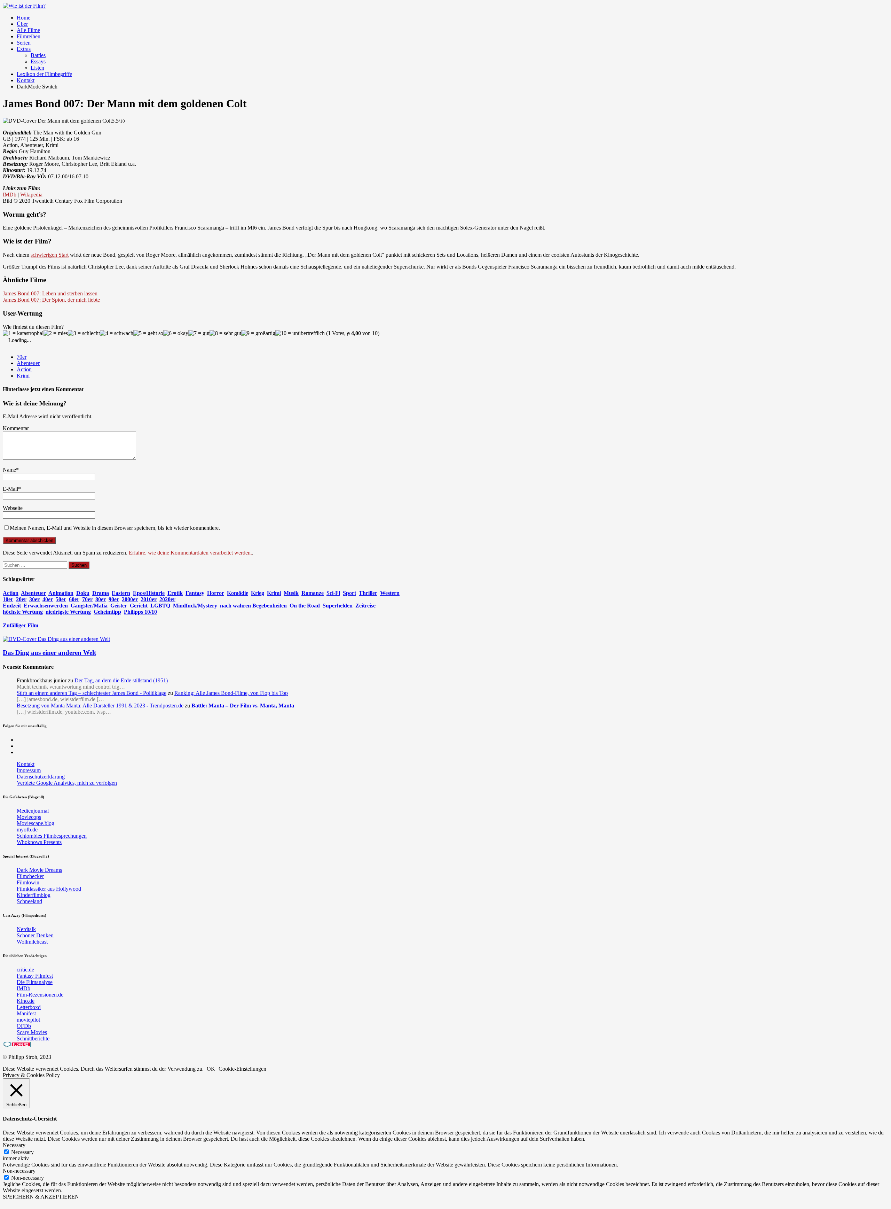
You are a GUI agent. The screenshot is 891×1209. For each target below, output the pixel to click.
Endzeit (12, 606)
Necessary (22, 1152)
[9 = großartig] (258, 333)
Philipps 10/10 (140, 612)
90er (114, 599)
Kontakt (25, 80)
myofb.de (27, 829)
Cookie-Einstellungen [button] (242, 1069)
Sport (349, 593)
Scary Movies (32, 1032)
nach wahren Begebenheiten (253, 606)
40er (47, 599)
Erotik (175, 593)
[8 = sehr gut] (225, 333)
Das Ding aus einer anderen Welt (49, 652)
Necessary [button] (14, 1145)
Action (24, 369)
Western (390, 593)
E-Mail (10, 489)
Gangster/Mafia (89, 606)
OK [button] (211, 1069)
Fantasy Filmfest (35, 976)
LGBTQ (160, 606)
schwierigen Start (50, 255)
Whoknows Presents (39, 842)
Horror (215, 593)
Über (22, 24)
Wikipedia (31, 194)
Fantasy (195, 593)
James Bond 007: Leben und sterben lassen (50, 293)
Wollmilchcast (32, 942)
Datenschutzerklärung (41, 777)
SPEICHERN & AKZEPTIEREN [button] (41, 1197)
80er (100, 599)
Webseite (13, 508)
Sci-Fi (333, 593)
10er (8, 599)
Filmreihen (28, 36)
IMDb (9, 194)
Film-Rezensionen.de (40, 995)
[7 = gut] (199, 333)
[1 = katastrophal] (23, 333)
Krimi (23, 376)
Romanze (312, 593)
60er (74, 599)
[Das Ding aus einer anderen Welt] (56, 639)
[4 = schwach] (116, 333)
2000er (130, 599)
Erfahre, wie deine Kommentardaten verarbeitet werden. (190, 553)
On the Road (305, 606)
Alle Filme (28, 30)
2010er (149, 599)
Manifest (26, 1013)
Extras (24, 49)
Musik (291, 593)
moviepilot (28, 1020)
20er (21, 599)
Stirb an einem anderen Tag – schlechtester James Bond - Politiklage (91, 693)
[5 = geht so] (148, 333)
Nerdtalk (26, 929)
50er (61, 599)
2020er (167, 599)
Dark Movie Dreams (39, 870)
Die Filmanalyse (35, 982)
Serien (24, 43)
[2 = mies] (56, 333)
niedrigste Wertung (68, 612)
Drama (100, 593)
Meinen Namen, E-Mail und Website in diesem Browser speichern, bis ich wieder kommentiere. (115, 528)
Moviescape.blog (35, 823)
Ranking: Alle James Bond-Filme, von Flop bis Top (231, 693)
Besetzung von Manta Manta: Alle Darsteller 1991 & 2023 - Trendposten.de (100, 705)
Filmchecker (30, 876)
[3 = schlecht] (84, 333)
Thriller (368, 593)
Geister (118, 606)
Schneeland (29, 901)
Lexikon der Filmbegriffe (44, 74)
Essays (38, 61)
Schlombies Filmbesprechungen (52, 836)
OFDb (24, 1026)
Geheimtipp (107, 612)
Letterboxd (29, 1007)
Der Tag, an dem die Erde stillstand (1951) (121, 680)
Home (23, 18)
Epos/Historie (149, 593)
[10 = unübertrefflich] (300, 333)
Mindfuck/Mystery (195, 606)
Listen (37, 68)
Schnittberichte (33, 1038)
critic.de (25, 969)
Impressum (29, 770)
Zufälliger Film (20, 625)
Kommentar (16, 428)
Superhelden (338, 606)
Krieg (257, 593)
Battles (38, 55)
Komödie (237, 593)
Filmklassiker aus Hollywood (49, 889)
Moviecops (29, 817)
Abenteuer (28, 363)
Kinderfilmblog (33, 895)
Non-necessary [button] (19, 1171)
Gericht (139, 606)
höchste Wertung (23, 612)
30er (34, 599)
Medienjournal (33, 811)
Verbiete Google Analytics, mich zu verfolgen (67, 783)
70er (21, 357)
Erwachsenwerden (46, 606)
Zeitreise (365, 606)
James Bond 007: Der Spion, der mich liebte (51, 300)
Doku (82, 593)
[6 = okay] (175, 333)
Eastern (121, 593)
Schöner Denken (35, 935)
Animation (60, 593)
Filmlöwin (28, 882)
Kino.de (25, 1001)
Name (9, 470)
